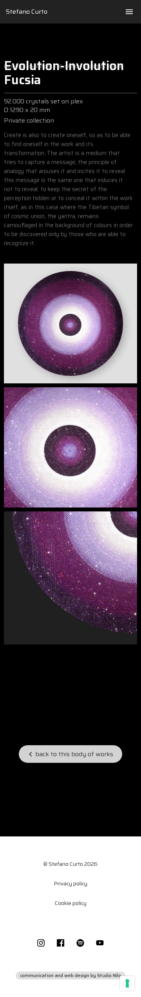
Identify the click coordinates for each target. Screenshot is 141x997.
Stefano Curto (26, 11)
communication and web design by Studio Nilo (70, 975)
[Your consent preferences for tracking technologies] (127, 983)
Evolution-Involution (27, 66)
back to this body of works (69, 754)
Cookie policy (71, 903)
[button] (129, 11)
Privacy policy (70, 883)
